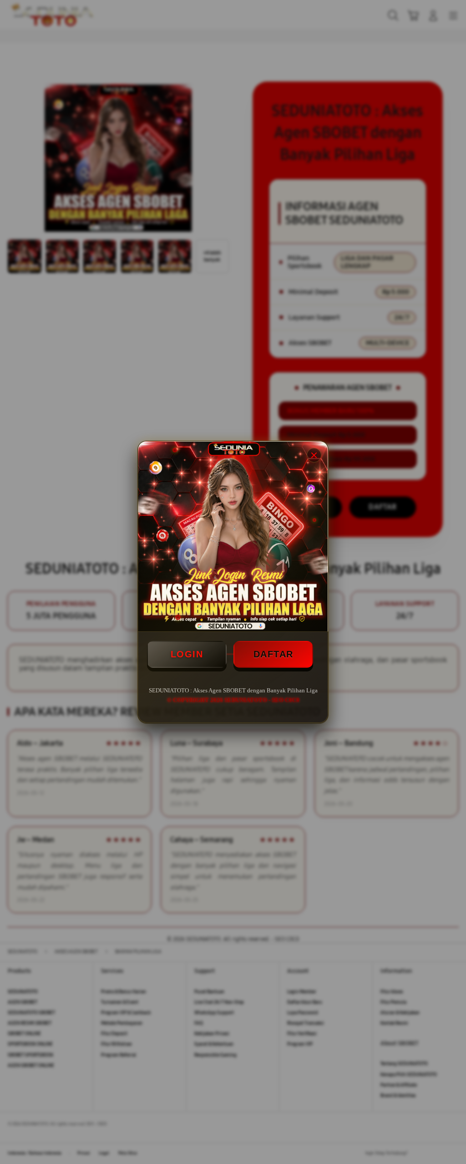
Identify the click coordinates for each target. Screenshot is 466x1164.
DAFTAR (273, 654)
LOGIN (187, 654)
